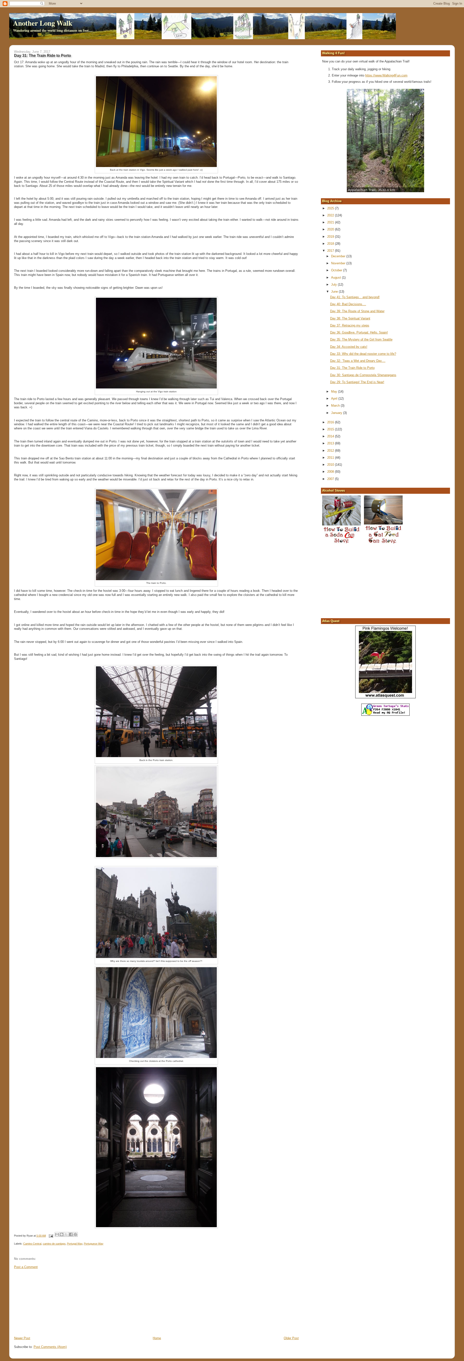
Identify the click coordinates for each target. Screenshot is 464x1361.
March (336, 405)
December (338, 256)
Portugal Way (74, 1243)
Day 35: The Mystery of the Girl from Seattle (361, 339)
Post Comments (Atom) (50, 1347)
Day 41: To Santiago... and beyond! (355, 297)
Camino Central (32, 1243)
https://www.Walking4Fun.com (386, 75)
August (336, 277)
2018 (331, 243)
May (334, 391)
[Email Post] (51, 1235)
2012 (331, 450)
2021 (331, 222)
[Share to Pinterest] (75, 1234)
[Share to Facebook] (70, 1234)
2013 (331, 443)
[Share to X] (66, 1234)
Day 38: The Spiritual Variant (350, 318)
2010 (331, 464)
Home (157, 1338)
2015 (331, 429)
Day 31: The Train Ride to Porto (352, 368)
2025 (331, 208)
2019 (331, 236)
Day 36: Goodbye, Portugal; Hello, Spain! (359, 332)
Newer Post (22, 1338)
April (334, 398)
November (338, 263)
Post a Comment (26, 1267)
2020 (331, 229)
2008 (331, 471)
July (334, 284)
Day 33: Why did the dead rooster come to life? (363, 354)
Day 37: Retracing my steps (349, 325)
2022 (331, 215)
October (337, 270)
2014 (331, 436)
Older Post (291, 1338)
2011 (331, 457)
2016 (331, 422)
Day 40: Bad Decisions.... (348, 304)
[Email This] (57, 1234)
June (335, 291)
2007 (331, 479)
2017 (331, 250)
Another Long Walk (42, 23)
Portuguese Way (93, 1243)
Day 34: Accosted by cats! (348, 347)
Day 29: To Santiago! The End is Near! (357, 382)
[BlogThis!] (61, 1234)
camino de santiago (54, 1243)
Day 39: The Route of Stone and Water (357, 311)
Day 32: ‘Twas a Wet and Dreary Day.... (357, 361)
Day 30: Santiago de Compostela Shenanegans (363, 375)
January (337, 413)
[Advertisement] (50, 1302)
